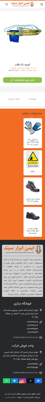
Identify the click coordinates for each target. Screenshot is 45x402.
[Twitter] (30, 380)
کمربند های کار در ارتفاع (29, 70)
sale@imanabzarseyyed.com (25, 372)
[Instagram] (22, 380)
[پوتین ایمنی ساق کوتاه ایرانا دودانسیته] (33, 208)
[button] (6, 4)
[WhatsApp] (6, 380)
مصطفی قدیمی (10, 397)
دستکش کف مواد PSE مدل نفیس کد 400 (33, 142)
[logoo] (22, 4)
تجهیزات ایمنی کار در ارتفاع (21, 68)
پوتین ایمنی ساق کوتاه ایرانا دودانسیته (32, 231)
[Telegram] (14, 380)
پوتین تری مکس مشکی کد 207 (33, 200)
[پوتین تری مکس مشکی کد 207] (33, 179)
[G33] (33, 151)
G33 (33, 171)
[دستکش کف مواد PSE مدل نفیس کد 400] (33, 119)
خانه (34, 68)
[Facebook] (38, 380)
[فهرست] (42, 4)
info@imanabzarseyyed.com (25, 337)
